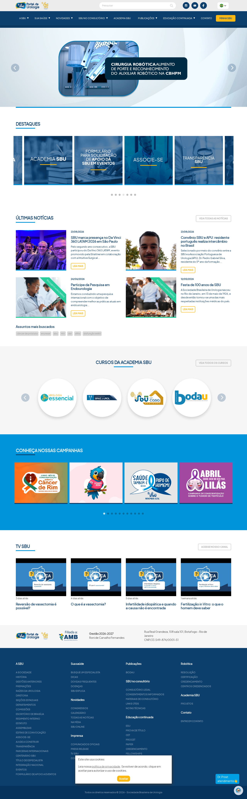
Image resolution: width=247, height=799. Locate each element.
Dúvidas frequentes (83, 681)
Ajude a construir (27, 741)
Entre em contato (192, 721)
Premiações (23, 686)
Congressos (79, 708)
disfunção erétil (92, 333)
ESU (128, 725)
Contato (206, 18)
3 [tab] (120, 195)
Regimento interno (28, 718)
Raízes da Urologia (28, 690)
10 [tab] (139, 514)
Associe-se (23, 737)
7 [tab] (135, 195)
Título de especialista (29, 760)
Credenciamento (136, 749)
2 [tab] (116, 195)
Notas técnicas (135, 708)
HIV (63, 333)
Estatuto (21, 723)
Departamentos (26, 704)
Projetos (187, 703)
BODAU (130, 672)
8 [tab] (131, 514)
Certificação (189, 677)
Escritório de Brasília (30, 714)
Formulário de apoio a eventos (36, 774)
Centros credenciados (196, 686)
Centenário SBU (26, 755)
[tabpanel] (148, 160)
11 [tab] (143, 514)
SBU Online (78, 726)
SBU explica (78, 690)
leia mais (78, 266)
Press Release (80, 749)
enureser (45, 333)
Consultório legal (138, 689)
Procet (130, 739)
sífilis (77, 333)
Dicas (74, 677)
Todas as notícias (82, 717)
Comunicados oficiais (85, 744)
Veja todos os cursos (213, 362)
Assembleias (23, 727)
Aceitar (123, 778)
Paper (129, 744)
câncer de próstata (27, 333)
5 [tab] (127, 195)
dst (70, 333)
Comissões (23, 709)
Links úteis (132, 703)
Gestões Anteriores (29, 681)
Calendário (78, 712)
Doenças (77, 686)
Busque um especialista (85, 672)
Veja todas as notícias (213, 218)
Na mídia (76, 722)
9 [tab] (135, 514)
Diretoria (22, 695)
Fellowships (134, 753)
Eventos (21, 769)
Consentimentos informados (145, 694)
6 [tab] (131, 195)
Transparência (25, 746)
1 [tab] (112, 195)
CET (128, 735)
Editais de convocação (31, 732)
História (21, 677)
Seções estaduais (27, 700)
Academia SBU (122, 18)
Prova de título (135, 730)
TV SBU (75, 753)
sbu (56, 333)
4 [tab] (123, 195)
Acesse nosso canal (214, 546)
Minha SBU (225, 18)
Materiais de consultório (142, 699)
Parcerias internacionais (32, 751)
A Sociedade (23, 672)
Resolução (188, 672)
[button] (223, 5)
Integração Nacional (30, 765)
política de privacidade (106, 766)
